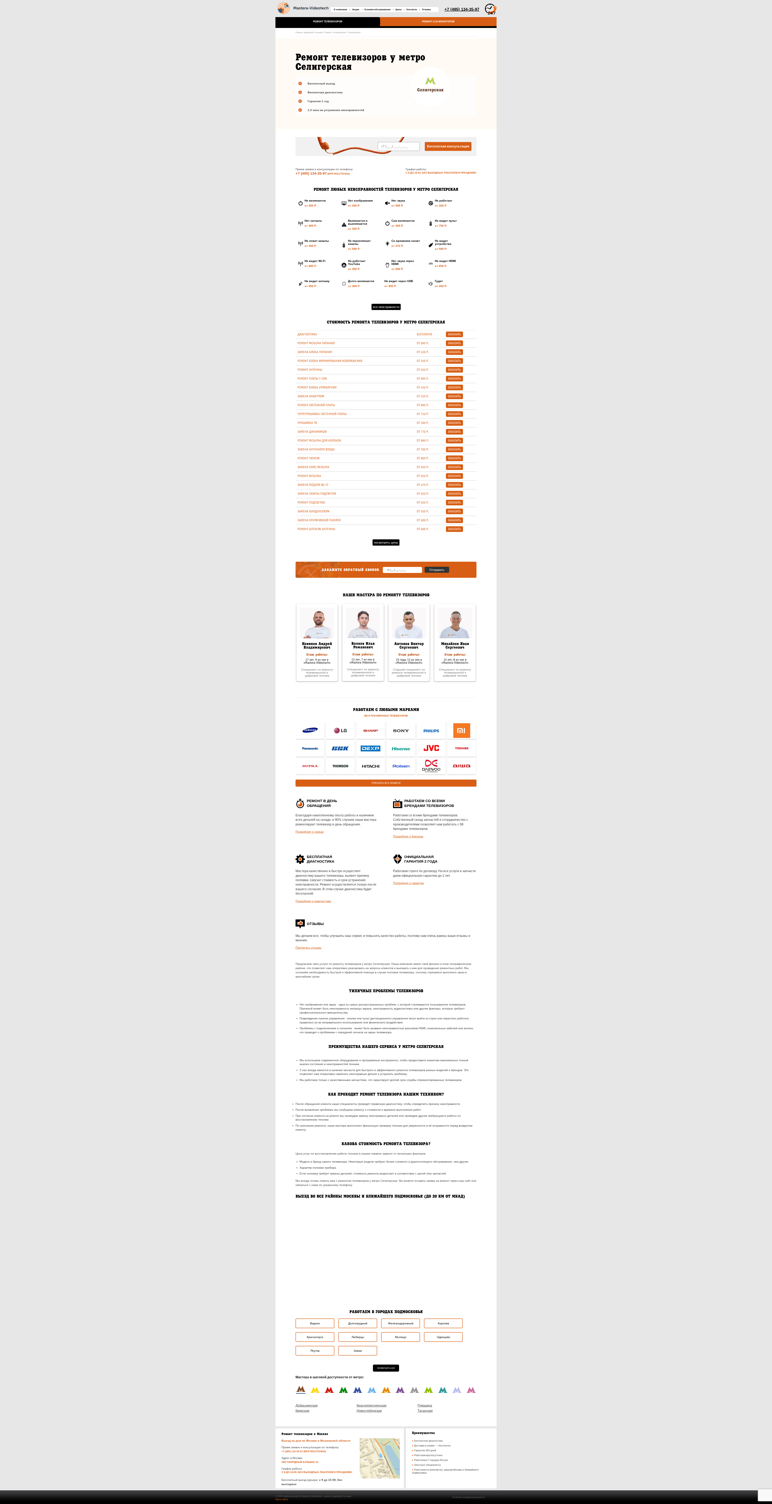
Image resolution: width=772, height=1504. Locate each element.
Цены (398, 9)
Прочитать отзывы (308, 947)
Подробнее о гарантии (408, 883)
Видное (315, 1323)
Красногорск (315, 1337)
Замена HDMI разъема (313, 467)
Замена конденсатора (314, 511)
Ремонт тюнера (309, 458)
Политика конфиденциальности (468, 1497)
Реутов (315, 1350)
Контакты (412, 9)
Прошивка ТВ (307, 423)
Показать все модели (386, 783)
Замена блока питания (315, 352)
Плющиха (425, 1405)
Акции (355, 9)
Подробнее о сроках (310, 831)
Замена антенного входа (316, 449)
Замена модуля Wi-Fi (313, 485)
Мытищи (400, 1337)
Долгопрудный (357, 1323)
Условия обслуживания (377, 9)
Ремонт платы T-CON (312, 378)
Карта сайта (281, 1499)
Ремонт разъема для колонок (319, 440)
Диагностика (307, 334)
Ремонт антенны (310, 370)
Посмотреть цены (386, 542)
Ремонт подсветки (311, 502)
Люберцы (358, 1337)
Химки (358, 1350)
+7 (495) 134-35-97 (311, 173)
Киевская (302, 1410)
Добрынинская (307, 1405)
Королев (443, 1323)
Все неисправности (386, 307)
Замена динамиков (312, 432)
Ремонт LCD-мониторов (438, 21)
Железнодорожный (400, 1323)
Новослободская (369, 1410)
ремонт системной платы (316, 405)
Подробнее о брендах (408, 836)
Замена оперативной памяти (319, 520)
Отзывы (426, 9)
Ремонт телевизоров (327, 21)
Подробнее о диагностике (313, 901)
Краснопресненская (371, 1405)
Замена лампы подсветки (317, 493)
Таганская (425, 1410)
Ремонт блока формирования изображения (330, 361)
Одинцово (443, 1337)
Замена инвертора (311, 396)
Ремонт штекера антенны (316, 529)
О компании (340, 9)
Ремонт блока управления (317, 387)
